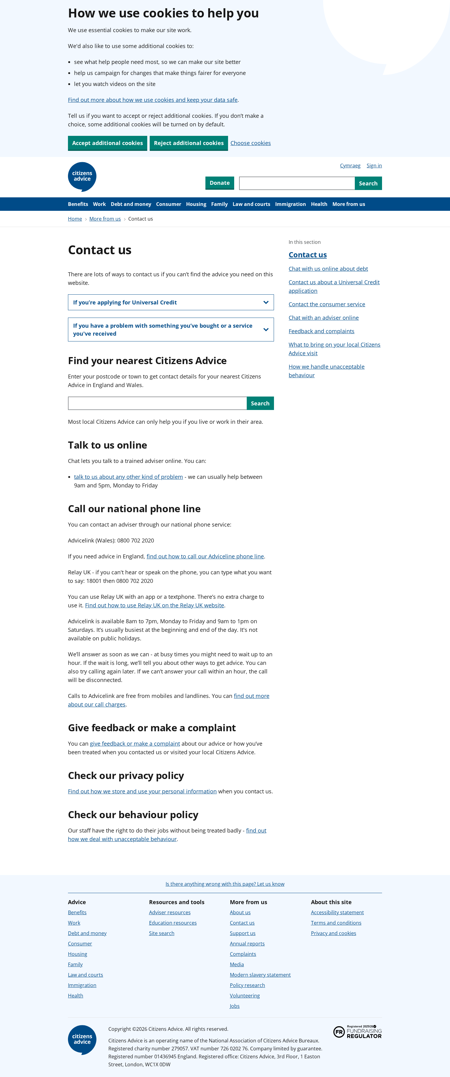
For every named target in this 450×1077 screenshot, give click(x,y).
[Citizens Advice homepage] (83, 1040)
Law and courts (251, 204)
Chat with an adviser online (324, 317)
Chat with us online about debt (328, 268)
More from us (348, 204)
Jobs (235, 1006)
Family (219, 204)
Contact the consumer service (327, 304)
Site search (161, 933)
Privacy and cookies (333, 933)
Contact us (308, 254)
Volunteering (245, 995)
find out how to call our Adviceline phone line (205, 556)
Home (75, 218)
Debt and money (131, 204)
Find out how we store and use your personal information (142, 791)
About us (240, 912)
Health (319, 204)
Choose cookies (251, 143)
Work (99, 204)
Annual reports (247, 943)
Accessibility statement (337, 912)
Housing (196, 204)
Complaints (243, 954)
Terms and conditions (336, 922)
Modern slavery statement (260, 974)
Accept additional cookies (107, 143)
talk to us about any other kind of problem (128, 476)
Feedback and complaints (321, 331)
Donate (220, 182)
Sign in (374, 165)
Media (237, 964)
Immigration (290, 204)
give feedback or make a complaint (135, 743)
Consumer (168, 204)
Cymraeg (350, 165)
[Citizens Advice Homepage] (83, 177)
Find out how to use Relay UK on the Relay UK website (154, 605)
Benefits (78, 204)
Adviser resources (170, 912)
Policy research (247, 985)
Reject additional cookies (189, 143)
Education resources (173, 922)
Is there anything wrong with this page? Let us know (225, 884)
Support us (243, 933)
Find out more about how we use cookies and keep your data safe (153, 99)
